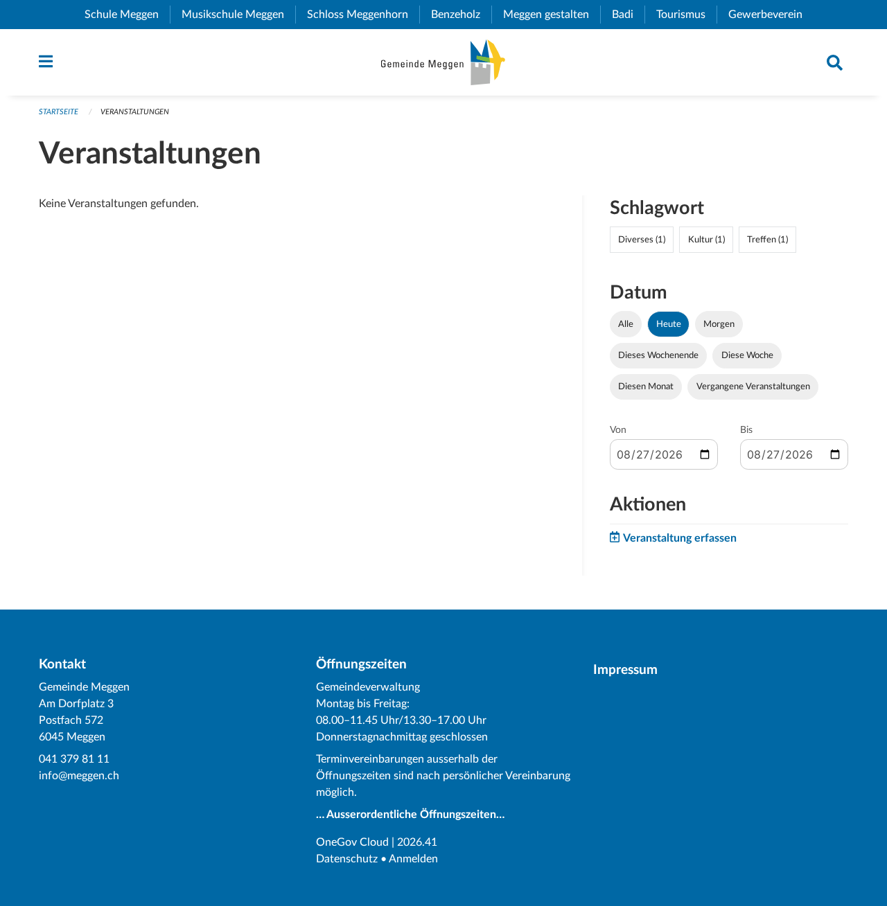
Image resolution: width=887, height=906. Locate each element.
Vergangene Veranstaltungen (753, 386)
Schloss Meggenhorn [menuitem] (363, 14)
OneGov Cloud (352, 842)
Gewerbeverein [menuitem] (771, 14)
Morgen (719, 324)
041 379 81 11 (74, 759)
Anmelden (413, 858)
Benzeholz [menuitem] (461, 14)
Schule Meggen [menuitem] (127, 14)
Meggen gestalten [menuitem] (551, 14)
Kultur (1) (706, 240)
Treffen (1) (767, 240)
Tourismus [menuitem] (686, 14)
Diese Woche (747, 355)
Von (618, 430)
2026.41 (417, 842)
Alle (625, 324)
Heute (668, 324)
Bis (746, 430)
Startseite (58, 112)
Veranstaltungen (134, 112)
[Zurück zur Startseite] (443, 62)
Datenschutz (347, 858)
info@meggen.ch (79, 775)
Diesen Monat (646, 386)
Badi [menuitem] (628, 14)
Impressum (625, 670)
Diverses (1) (641, 240)
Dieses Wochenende (658, 355)
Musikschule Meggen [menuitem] (238, 14)
